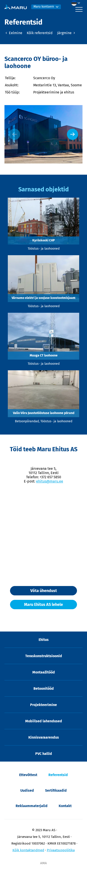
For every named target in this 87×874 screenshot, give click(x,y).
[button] (77, 3)
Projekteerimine (43, 705)
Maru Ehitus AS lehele (43, 604)
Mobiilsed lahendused (43, 721)
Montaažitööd (43, 672)
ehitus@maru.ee (49, 481)
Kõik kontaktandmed (28, 850)
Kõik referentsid (40, 33)
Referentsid (58, 775)
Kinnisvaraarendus (43, 737)
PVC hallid (43, 754)
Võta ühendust (43, 590)
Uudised (27, 790)
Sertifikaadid (56, 790)
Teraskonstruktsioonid (43, 656)
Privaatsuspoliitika (61, 850)
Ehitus (44, 640)
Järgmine (64, 33)
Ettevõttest (28, 775)
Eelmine (15, 33)
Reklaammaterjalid (32, 806)
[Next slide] (72, 134)
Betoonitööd (43, 688)
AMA (43, 863)
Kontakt (65, 806)
